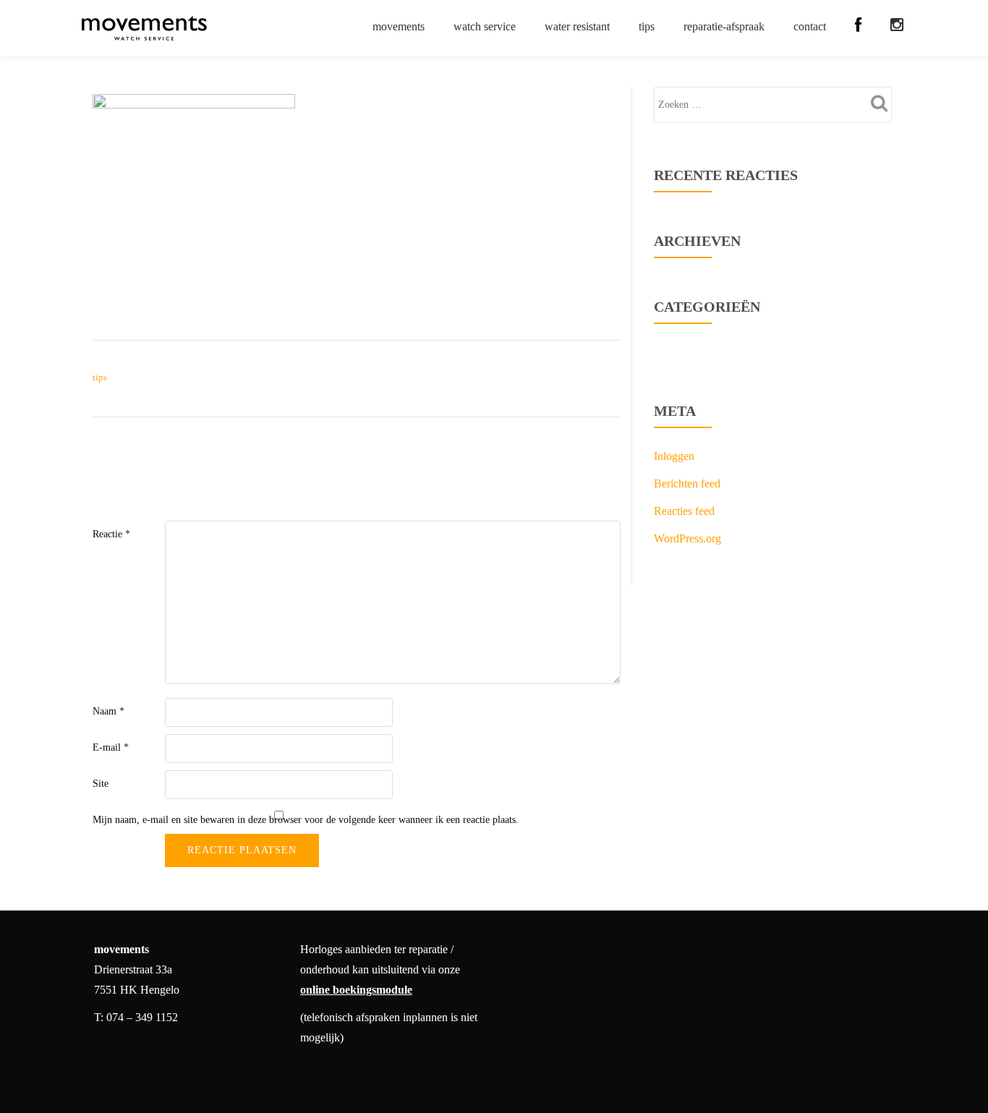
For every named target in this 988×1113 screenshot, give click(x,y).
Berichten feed (687, 483)
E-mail (111, 747)
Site (100, 783)
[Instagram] (896, 25)
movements (398, 26)
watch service (484, 26)
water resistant (577, 26)
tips (647, 26)
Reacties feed (684, 511)
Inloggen (674, 456)
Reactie (111, 534)
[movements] (147, 28)
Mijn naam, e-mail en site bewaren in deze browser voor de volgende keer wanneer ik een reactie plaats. (306, 819)
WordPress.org (687, 538)
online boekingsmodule (356, 990)
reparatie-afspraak (724, 26)
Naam (108, 711)
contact (809, 26)
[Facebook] (858, 25)
